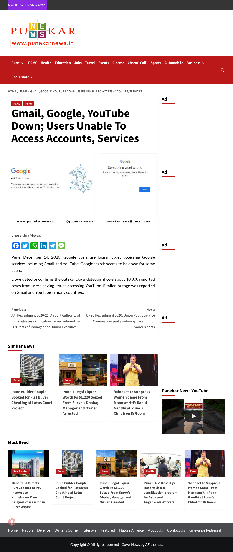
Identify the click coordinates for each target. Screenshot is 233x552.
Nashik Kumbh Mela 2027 (26, 5)
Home (13, 530)
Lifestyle (89, 530)
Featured (108, 530)
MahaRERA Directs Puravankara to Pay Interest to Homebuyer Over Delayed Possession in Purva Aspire (28, 495)
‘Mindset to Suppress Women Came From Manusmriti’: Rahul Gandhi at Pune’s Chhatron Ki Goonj (132, 402)
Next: (120, 318)
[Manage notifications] (11, 522)
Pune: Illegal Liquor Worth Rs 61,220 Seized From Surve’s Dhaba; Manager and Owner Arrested (82, 402)
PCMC (32, 62)
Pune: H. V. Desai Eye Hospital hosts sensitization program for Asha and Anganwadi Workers (160, 493)
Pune (15, 62)
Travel (90, 62)
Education (63, 62)
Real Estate (20, 76)
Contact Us (176, 530)
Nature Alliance (131, 530)
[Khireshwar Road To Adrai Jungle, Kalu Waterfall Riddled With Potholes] (193, 416)
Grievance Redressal (205, 530)
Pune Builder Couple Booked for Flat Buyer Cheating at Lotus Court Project (31, 400)
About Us (155, 530)
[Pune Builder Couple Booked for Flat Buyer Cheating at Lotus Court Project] (32, 370)
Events (103, 62)
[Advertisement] (193, 135)
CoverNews (131, 544)
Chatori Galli (137, 62)
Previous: (45, 318)
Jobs (78, 62)
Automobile (174, 62)
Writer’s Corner (66, 530)
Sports (156, 62)
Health (46, 62)
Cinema (118, 62)
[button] (222, 70)
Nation (27, 530)
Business (193, 62)
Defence (43, 530)
